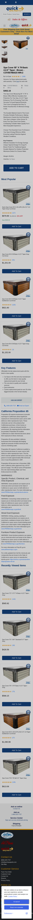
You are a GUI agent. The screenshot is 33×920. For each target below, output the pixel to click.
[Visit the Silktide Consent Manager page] (27, 913)
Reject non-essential (16, 907)
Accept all (16, 901)
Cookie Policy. (12, 896)
